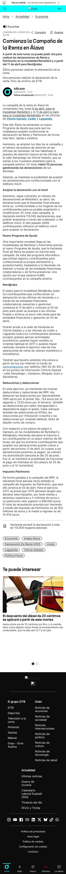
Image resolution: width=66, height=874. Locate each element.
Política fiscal (14, 555)
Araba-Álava (32, 538)
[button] (62, 594)
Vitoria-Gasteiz (33, 550)
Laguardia (11, 550)
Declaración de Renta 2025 (22, 544)
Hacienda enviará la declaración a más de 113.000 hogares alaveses (35, 526)
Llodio (51, 544)
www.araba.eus (12, 366)
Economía (11, 538)
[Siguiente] (59, 3)
